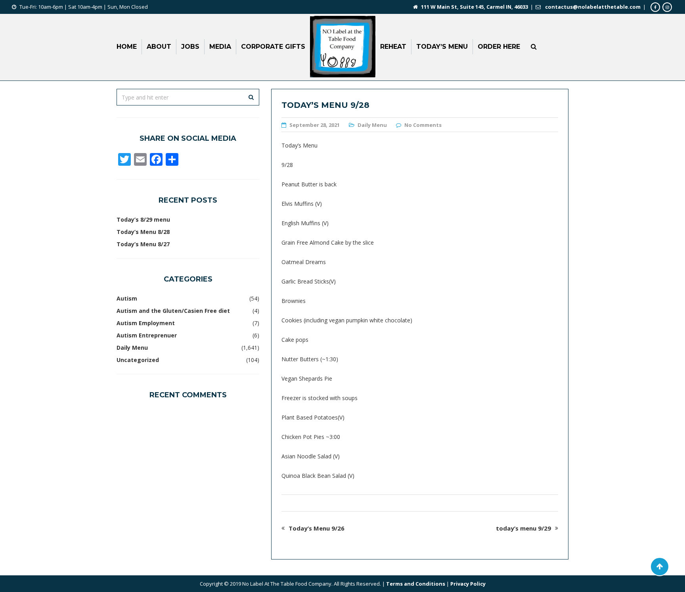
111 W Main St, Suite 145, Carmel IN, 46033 (474, 6)
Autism (127, 298)
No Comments (423, 124)
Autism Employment (146, 323)
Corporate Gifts (273, 46)
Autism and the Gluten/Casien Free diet (173, 310)
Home (127, 46)
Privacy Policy (468, 583)
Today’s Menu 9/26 (316, 528)
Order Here (499, 46)
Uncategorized (138, 360)
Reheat (393, 46)
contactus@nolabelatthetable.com (593, 6)
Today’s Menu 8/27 (143, 244)
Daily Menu (372, 124)
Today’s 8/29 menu (143, 219)
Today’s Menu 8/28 (143, 232)
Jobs (190, 46)
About (159, 46)
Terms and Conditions (415, 583)
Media (220, 46)
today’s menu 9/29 (523, 528)
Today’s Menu (442, 46)
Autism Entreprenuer (147, 335)
